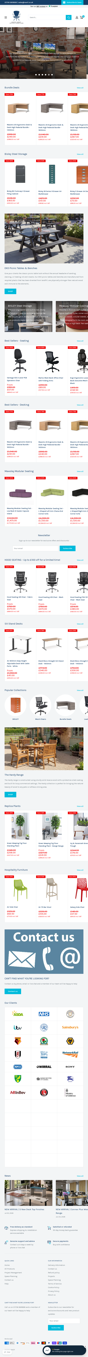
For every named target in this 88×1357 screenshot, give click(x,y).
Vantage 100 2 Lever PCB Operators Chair (17, 379)
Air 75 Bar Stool (44, 907)
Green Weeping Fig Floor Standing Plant (17, 844)
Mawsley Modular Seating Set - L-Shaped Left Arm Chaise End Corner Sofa (51, 511)
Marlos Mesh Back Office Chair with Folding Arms (50, 379)
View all (80, 88)
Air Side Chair (12, 907)
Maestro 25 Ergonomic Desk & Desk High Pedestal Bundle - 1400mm (19, 127)
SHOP (10, 291)
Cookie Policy (53, 1287)
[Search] (69, 17)
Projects (51, 1276)
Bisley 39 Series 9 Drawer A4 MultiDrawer (49, 192)
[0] (81, 17)
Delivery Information (56, 1265)
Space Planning (11, 1276)
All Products (10, 1269)
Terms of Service (55, 1284)
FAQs (7, 1284)
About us (52, 1295)
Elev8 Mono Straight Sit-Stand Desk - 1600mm (50, 662)
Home (7, 1265)
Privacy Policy (53, 1291)
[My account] (77, 17)
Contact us (13, 991)
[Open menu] (6, 17)
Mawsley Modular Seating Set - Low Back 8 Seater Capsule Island (19, 511)
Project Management (13, 1273)
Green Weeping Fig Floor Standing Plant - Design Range (50, 844)
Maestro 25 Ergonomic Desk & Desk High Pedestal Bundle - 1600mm (50, 127)
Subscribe (67, 548)
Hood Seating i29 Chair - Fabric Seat (20, 598)
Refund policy (53, 1273)
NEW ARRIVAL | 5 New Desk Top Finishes (24, 1209)
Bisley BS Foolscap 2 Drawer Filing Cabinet (18, 192)
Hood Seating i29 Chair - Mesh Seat (50, 598)
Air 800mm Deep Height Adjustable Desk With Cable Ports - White (18, 663)
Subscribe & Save (74, 2)
